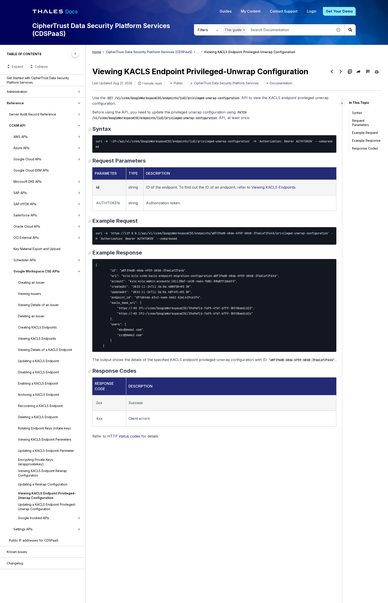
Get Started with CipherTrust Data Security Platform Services (38, 80)
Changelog (15, 563)
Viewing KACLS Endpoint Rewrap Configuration (42, 473)
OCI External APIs (26, 237)
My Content (250, 11)
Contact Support (284, 11)
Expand (17, 66)
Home (96, 52)
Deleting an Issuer (31, 316)
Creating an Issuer (31, 282)
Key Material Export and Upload (36, 249)
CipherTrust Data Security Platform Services (226, 83)
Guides (225, 11)
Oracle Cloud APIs (26, 226)
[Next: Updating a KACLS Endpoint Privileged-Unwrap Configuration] (340, 71)
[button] (244, 30)
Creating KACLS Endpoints (37, 327)
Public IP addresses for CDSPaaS (33, 540)
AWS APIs (20, 137)
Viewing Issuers (29, 294)
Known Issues (17, 552)
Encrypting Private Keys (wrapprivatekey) (35, 462)
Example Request (365, 133)
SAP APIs (20, 193)
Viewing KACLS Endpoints (37, 338)
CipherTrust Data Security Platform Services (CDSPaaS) (149, 52)
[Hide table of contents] (75, 53)
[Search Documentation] (350, 29)
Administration (17, 92)
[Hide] (342, 103)
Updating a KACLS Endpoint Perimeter (46, 451)
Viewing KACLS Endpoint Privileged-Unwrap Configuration (47, 495)
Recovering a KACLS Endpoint (40, 406)
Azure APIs (21, 148)
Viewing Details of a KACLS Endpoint (45, 350)
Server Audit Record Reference (32, 114)
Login (311, 11)
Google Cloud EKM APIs (31, 170)
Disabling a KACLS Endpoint (38, 372)
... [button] (198, 52)
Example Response (366, 140)
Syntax (357, 113)
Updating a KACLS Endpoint (38, 361)
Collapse (41, 66)
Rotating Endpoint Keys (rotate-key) (44, 428)
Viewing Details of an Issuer (38, 305)
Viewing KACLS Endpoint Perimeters (44, 439)
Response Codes (365, 148)
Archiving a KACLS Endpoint (38, 394)
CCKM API (17, 125)
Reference (15, 103)
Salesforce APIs (25, 215)
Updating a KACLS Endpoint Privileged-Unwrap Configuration (47, 507)
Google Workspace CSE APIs (36, 271)
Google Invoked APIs (33, 518)
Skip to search (55, 5)
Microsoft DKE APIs (27, 181)
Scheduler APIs (24, 260)
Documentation (281, 83)
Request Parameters (360, 123)
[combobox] (277, 29)
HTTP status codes (123, 436)
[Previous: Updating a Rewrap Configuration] (331, 71)
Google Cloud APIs (27, 159)
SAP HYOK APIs (24, 204)
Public (178, 83)
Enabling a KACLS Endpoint (38, 383)
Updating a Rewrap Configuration (42, 484)
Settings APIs (23, 529)
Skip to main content (20, 5)
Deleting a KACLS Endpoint (38, 417)
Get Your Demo (339, 11)
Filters (203, 30)
